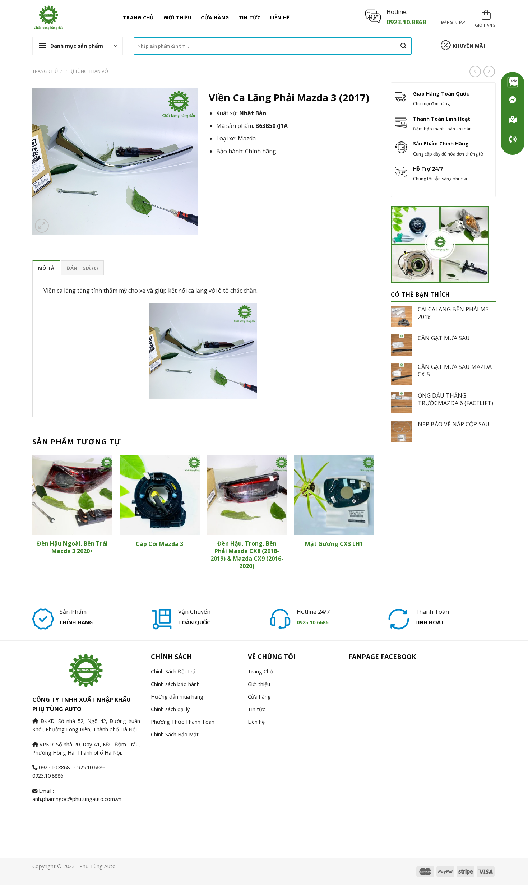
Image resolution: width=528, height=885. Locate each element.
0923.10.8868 (406, 22)
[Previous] (32, 519)
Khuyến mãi (469, 45)
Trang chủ (45, 71)
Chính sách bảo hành (175, 684)
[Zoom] (42, 226)
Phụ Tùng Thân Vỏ (86, 71)
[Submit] (403, 46)
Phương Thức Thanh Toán (182, 721)
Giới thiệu (177, 17)
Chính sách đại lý (170, 709)
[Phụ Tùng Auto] (513, 120)
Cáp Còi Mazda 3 (159, 544)
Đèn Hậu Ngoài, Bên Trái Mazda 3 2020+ (72, 547)
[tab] (46, 267)
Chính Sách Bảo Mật (175, 734)
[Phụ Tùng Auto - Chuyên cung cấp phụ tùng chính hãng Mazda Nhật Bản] (72, 17)
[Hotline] (513, 139)
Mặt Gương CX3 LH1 (334, 544)
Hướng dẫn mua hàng (177, 696)
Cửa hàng (215, 17)
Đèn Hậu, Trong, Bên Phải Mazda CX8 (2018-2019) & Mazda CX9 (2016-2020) (246, 555)
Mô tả (46, 268)
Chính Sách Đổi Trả (173, 671)
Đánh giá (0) (82, 268)
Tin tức (249, 17)
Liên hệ (280, 17)
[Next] (374, 519)
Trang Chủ (138, 17)
